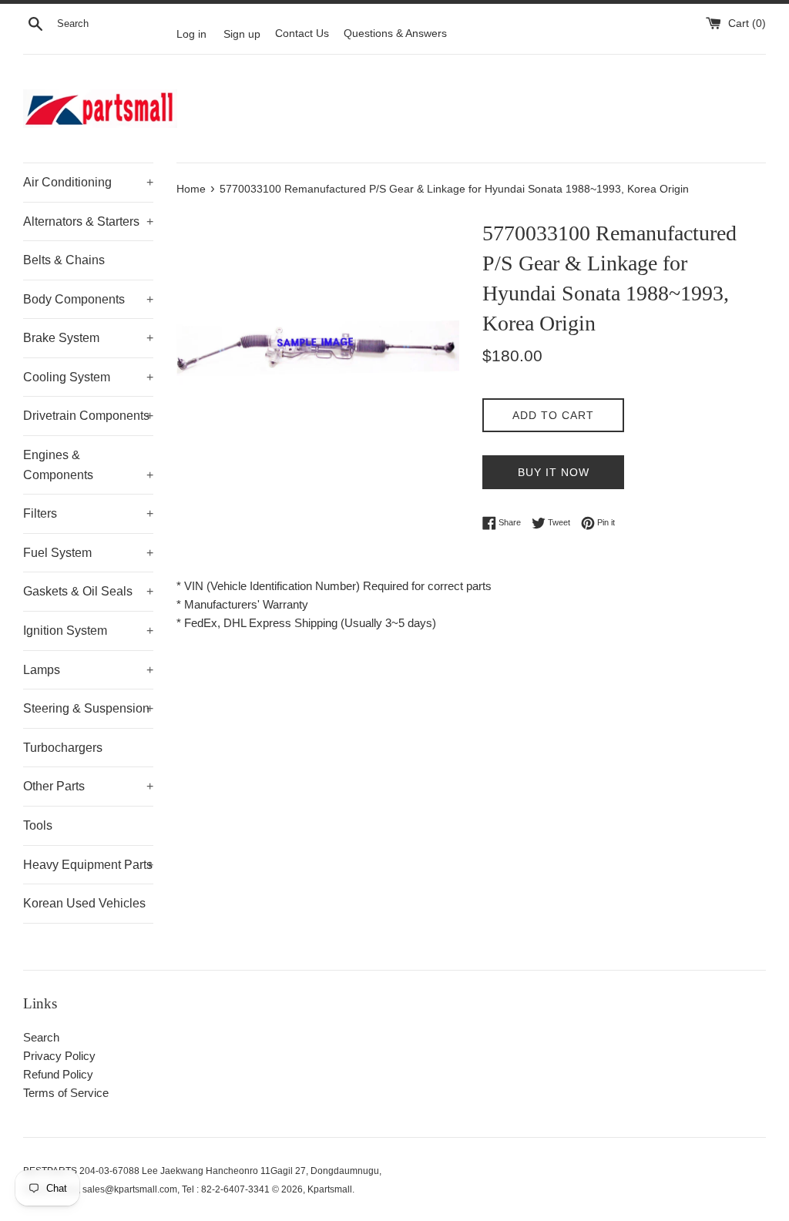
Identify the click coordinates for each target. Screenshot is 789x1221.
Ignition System (88, 630)
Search (41, 1037)
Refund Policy (58, 1074)
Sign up (241, 33)
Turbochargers (62, 747)
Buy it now (553, 472)
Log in (191, 33)
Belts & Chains (64, 260)
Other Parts (88, 786)
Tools (37, 825)
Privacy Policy (59, 1055)
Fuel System (88, 552)
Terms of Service (66, 1092)
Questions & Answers (395, 33)
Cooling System (88, 377)
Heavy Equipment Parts (88, 864)
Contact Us (302, 33)
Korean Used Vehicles (84, 903)
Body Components (88, 299)
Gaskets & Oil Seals (88, 591)
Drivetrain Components (88, 415)
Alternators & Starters (88, 221)
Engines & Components (88, 464)
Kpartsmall (329, 1189)
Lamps (88, 669)
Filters (88, 513)
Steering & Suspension (88, 708)
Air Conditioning (88, 182)
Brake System (88, 337)
